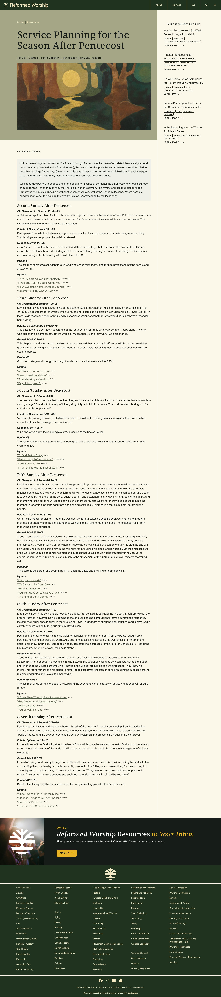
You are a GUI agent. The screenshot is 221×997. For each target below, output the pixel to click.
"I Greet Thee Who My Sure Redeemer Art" (42, 697)
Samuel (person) (91, 58)
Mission (96, 938)
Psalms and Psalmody (141, 892)
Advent (168, 38)
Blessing (59, 927)
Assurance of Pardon (179, 903)
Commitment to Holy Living (182, 908)
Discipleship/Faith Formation (106, 887)
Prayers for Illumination (180, 913)
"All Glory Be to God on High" (34, 371)
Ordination (98, 959)
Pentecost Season (63, 887)
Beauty (58, 922)
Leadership (98, 923)
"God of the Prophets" (30, 802)
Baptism (173, 928)
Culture (58, 963)
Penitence (188, 111)
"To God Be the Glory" (30, 455)
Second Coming (171, 138)
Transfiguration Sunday (27, 918)
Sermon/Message (177, 923)
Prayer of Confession (179, 892)
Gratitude (97, 903)
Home (20, 22)
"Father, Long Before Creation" (35, 459)
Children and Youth (64, 932)
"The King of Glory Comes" (33, 596)
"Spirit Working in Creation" (33, 379)
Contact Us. (133, 993)
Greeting (135, 963)
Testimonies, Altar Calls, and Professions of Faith (182, 940)
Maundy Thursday (25, 944)
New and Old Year (101, 954)
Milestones (98, 933)
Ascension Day (23, 964)
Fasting (96, 892)
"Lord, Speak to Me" (29, 463)
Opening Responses (140, 968)
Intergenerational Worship (105, 913)
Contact (177, 5)
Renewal (168, 114)
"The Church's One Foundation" (36, 806)
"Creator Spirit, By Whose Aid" (35, 290)
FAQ (193, 5)
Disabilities (60, 968)
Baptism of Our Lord (26, 913)
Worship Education (140, 944)
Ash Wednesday (24, 928)
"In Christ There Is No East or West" (38, 467)
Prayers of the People (179, 947)
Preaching (97, 969)
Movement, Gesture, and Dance (108, 944)
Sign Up (65, 853)
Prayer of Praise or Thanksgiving (185, 957)
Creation (59, 958)
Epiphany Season (24, 908)
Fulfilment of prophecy (175, 41)
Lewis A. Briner (30, 151)
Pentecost (70, 58)
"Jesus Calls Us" (26, 705)
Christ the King (62, 903)
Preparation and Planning (143, 887)
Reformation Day (188, 63)
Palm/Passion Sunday (26, 938)
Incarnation (194, 135)
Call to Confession (178, 887)
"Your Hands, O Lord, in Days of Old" (38, 592)
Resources (33, 22)
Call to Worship (138, 958)
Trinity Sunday (61, 892)
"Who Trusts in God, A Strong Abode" (39, 278)
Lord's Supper (176, 952)
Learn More (171, 45)
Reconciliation (171, 63)
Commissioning (62, 948)
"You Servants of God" (30, 709)
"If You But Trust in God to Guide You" (39, 282)
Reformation (137, 903)
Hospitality (98, 908)
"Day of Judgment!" (29, 383)
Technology (136, 918)
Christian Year (61, 937)
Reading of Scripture (179, 918)
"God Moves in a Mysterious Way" (37, 701)
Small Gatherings (139, 913)
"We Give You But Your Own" (34, 584)
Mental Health (99, 928)
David (22, 58)
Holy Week (169, 111)
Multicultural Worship (103, 949)
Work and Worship (140, 933)
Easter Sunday (23, 954)
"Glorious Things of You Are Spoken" (39, 797)
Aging (57, 917)
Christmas (178, 38)
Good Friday (22, 949)
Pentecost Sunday (25, 969)
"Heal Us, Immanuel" (29, 588)
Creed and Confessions (180, 933)
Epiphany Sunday (24, 903)
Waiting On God (185, 90)
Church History (62, 942)
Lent (179, 111)
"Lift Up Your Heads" (29, 580)
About (159, 5)
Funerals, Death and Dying (105, 898)
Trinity (134, 923)
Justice (96, 918)
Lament (172, 898)
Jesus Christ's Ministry (44, 58)
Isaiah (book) (193, 41)
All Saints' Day (61, 898)
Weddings (136, 928)
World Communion (140, 938)
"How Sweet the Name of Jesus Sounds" (41, 286)
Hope (188, 87)
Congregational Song (65, 953)
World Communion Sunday (176, 66)
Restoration (170, 90)
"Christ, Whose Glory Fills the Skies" (38, 793)
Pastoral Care (99, 964)
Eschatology (179, 135)
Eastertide (21, 959)
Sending (173, 962)
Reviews (135, 908)
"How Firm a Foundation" (32, 375)
